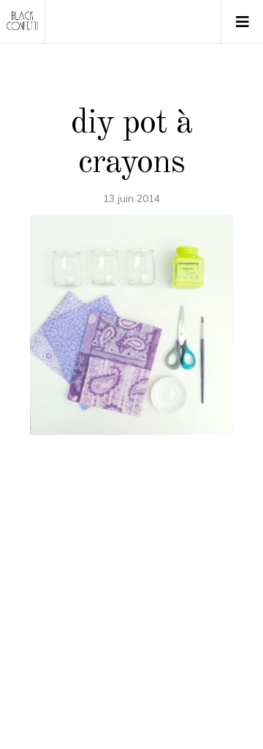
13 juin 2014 (131, 198)
